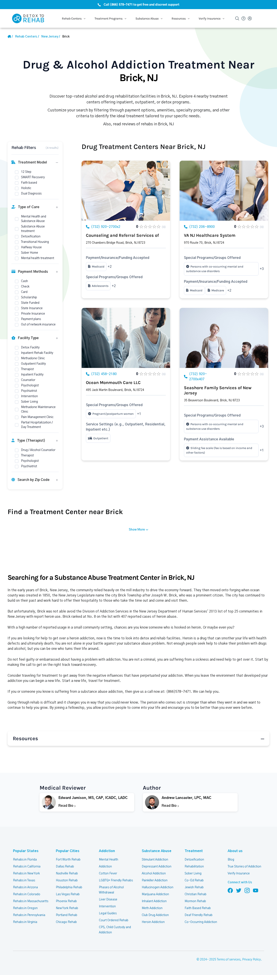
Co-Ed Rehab (194, 880)
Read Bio (66, 805)
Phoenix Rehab (66, 901)
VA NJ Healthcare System (209, 235)
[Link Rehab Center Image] (126, 191)
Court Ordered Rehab (113, 920)
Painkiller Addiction (154, 880)
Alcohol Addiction (154, 873)
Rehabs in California (26, 866)
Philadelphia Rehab (69, 887)
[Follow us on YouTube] (255, 890)
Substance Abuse (156, 851)
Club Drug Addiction (155, 915)
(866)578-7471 (178, 691)
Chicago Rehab (66, 922)
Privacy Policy (251, 959)
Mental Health (108, 859)
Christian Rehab (195, 894)
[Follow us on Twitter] (238, 890)
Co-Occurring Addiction (201, 922)
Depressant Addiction (156, 866)
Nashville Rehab (67, 873)
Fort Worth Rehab (68, 859)
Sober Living (193, 873)
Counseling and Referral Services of (122, 235)
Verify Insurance (239, 873)
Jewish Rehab (194, 887)
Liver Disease (108, 899)
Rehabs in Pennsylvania (29, 915)
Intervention (107, 906)
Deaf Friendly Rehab (199, 915)
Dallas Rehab (65, 866)
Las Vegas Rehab (68, 894)
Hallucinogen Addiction (157, 887)
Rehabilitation (194, 866)
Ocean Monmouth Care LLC (113, 382)
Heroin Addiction (153, 922)
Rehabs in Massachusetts (30, 901)
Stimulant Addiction (155, 859)
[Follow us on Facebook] (230, 890)
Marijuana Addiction (155, 894)
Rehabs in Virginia (25, 922)
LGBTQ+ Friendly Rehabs (116, 880)
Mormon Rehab (195, 901)
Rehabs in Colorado (26, 894)
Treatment (194, 851)
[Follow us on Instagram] (247, 890)
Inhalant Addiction (154, 901)
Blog (231, 859)
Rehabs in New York (26, 873)
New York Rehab (67, 908)
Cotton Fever (108, 873)
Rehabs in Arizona (25, 887)
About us (235, 851)
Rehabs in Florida (25, 859)
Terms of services (228, 959)
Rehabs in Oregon (25, 908)
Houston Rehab (67, 880)
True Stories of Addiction (244, 866)
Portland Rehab (66, 915)
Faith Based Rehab (198, 908)
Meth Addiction (152, 908)
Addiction (107, 851)
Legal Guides (108, 913)
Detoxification (194, 859)
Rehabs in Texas (24, 880)
